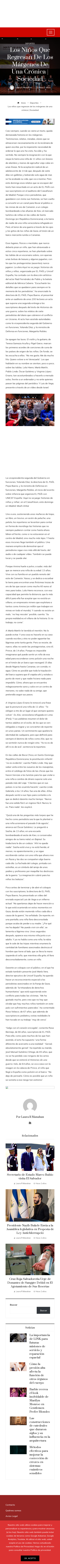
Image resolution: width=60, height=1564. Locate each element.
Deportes (30, 43)
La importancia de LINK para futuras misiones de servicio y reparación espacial (39, 1346)
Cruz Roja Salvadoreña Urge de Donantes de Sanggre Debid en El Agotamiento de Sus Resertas (30, 1282)
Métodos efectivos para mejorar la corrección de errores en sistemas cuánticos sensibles (38, 1460)
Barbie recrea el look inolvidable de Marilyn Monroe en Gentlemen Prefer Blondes (39, 1401)
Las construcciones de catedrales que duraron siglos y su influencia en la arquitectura (39, 1430)
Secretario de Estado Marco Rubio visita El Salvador (30, 1176)
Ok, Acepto (30, 1558)
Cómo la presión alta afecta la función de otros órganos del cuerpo (38, 1373)
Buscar (13, 1304)
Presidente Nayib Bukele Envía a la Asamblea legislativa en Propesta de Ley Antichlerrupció (30, 1229)
